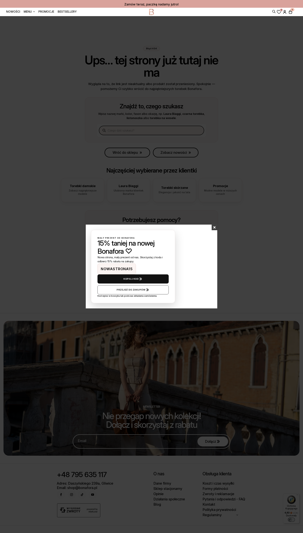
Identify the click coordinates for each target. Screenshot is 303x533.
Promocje (46, 11)
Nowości (13, 11)
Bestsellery (67, 11)
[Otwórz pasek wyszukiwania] (274, 11)
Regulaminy (212, 515)
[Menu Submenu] (33, 12)
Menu (28, 11)
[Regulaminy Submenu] (238, 515)
